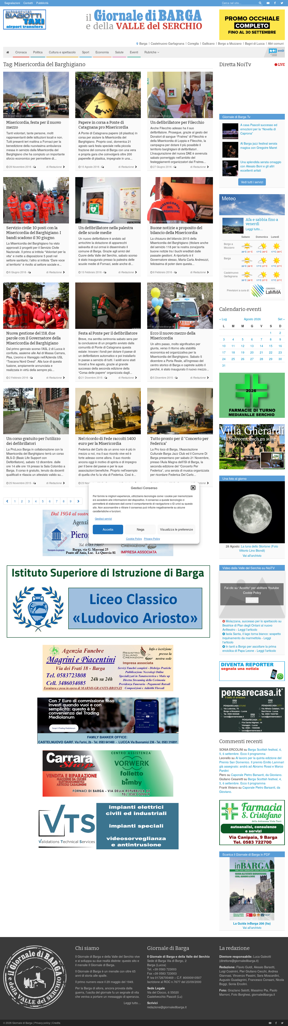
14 (261, 346)
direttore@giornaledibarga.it (239, 961)
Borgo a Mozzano (230, 43)
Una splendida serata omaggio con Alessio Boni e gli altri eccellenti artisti (260, 166)
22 (270, 352)
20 (252, 352)
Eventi (134, 52)
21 (261, 352)
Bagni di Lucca (255, 43)
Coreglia (193, 43)
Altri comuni (276, 43)
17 (224, 352)
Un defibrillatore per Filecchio (177, 122)
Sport (85, 52)
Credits (56, 1023)
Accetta (108, 529)
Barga (143, 43)
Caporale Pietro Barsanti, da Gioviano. (256, 775)
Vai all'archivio (252, 555)
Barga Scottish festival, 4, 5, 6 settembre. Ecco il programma (250, 751)
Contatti (28, 3)
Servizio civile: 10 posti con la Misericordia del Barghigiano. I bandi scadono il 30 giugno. (33, 233)
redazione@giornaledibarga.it (167, 1007)
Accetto (252, 600)
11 (233, 346)
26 (242, 359)
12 (242, 346)
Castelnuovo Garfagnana (167, 43)
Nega (140, 529)
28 (261, 359)
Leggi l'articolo (247, 629)
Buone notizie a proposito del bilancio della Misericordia (176, 230)
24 (224, 359)
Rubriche (150, 52)
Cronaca (21, 52)
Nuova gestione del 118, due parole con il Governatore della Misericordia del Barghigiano (33, 338)
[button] (193, 487)
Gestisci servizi (103, 518)
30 (280, 359)
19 (242, 352)
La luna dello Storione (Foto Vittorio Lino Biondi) (258, 548)
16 (280, 346)
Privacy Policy (152, 538)
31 (224, 365)
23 (280, 352)
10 (224, 346)
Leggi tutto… (254, 229)
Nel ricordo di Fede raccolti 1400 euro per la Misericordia (107, 441)
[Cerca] (260, 2)
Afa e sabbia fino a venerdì (262, 221)
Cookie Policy (134, 538)
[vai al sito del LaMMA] (266, 290)
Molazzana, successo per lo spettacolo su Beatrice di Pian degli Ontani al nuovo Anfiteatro (251, 625)
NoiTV (276, 52)
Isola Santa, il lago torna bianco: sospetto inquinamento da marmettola (251, 636)
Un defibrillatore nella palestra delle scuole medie (105, 230)
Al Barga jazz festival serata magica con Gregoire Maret (258, 145)
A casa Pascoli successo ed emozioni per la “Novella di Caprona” (258, 129)
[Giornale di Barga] (144, 19)
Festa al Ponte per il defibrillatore (107, 333)
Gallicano (208, 43)
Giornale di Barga (22, 1023)
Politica (38, 52)
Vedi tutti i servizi (252, 182)
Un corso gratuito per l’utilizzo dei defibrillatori (33, 441)
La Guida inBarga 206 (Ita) (252, 923)
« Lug (223, 319)
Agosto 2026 (252, 319)
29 (270, 359)
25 (233, 359)
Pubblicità (42, 3)
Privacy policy (42, 1023)
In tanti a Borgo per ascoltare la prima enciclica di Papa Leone (249, 648)
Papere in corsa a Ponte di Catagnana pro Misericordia (103, 125)
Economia (102, 52)
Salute (119, 52)
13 (252, 346)
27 (252, 359)
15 (270, 346)
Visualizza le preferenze (176, 529)
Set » (281, 319)
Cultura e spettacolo (62, 52)
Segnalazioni (12, 3)
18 (233, 352)
